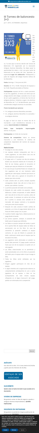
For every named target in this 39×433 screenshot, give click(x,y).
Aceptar (5, 430)
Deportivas (24, 23)
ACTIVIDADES (16, 23)
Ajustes (22, 430)
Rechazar (14, 430)
